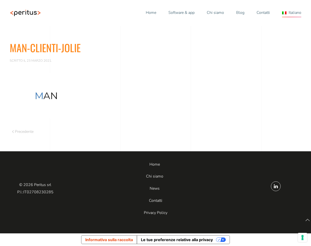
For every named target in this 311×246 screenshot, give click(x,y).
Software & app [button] (181, 12)
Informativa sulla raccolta (109, 239)
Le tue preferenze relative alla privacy (177, 239)
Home (151, 12)
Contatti (263, 12)
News (155, 188)
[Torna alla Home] (25, 13)
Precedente (24, 131)
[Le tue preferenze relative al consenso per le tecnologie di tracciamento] (302, 237)
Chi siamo (215, 12)
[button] (291, 13)
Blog (240, 12)
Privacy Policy (155, 212)
